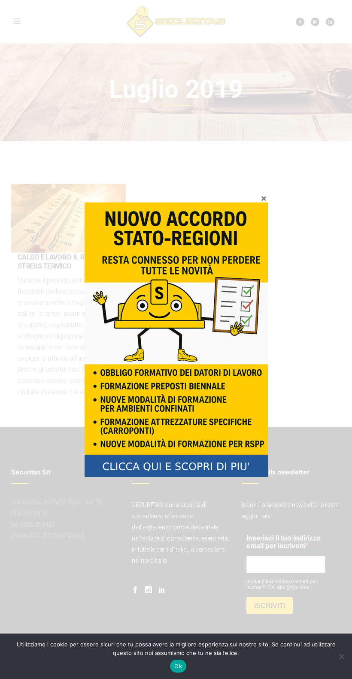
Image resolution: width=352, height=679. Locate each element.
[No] (341, 656)
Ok (178, 666)
